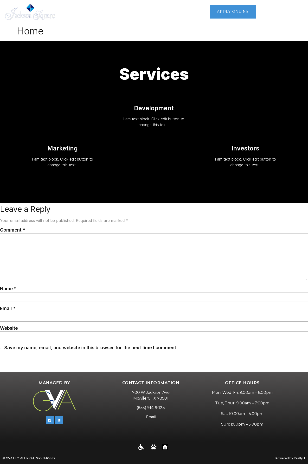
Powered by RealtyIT (291, 458)
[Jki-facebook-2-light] (50, 420)
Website (9, 328)
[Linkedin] (59, 420)
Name (8, 289)
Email (7, 308)
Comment (12, 230)
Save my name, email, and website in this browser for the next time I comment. (91, 347)
